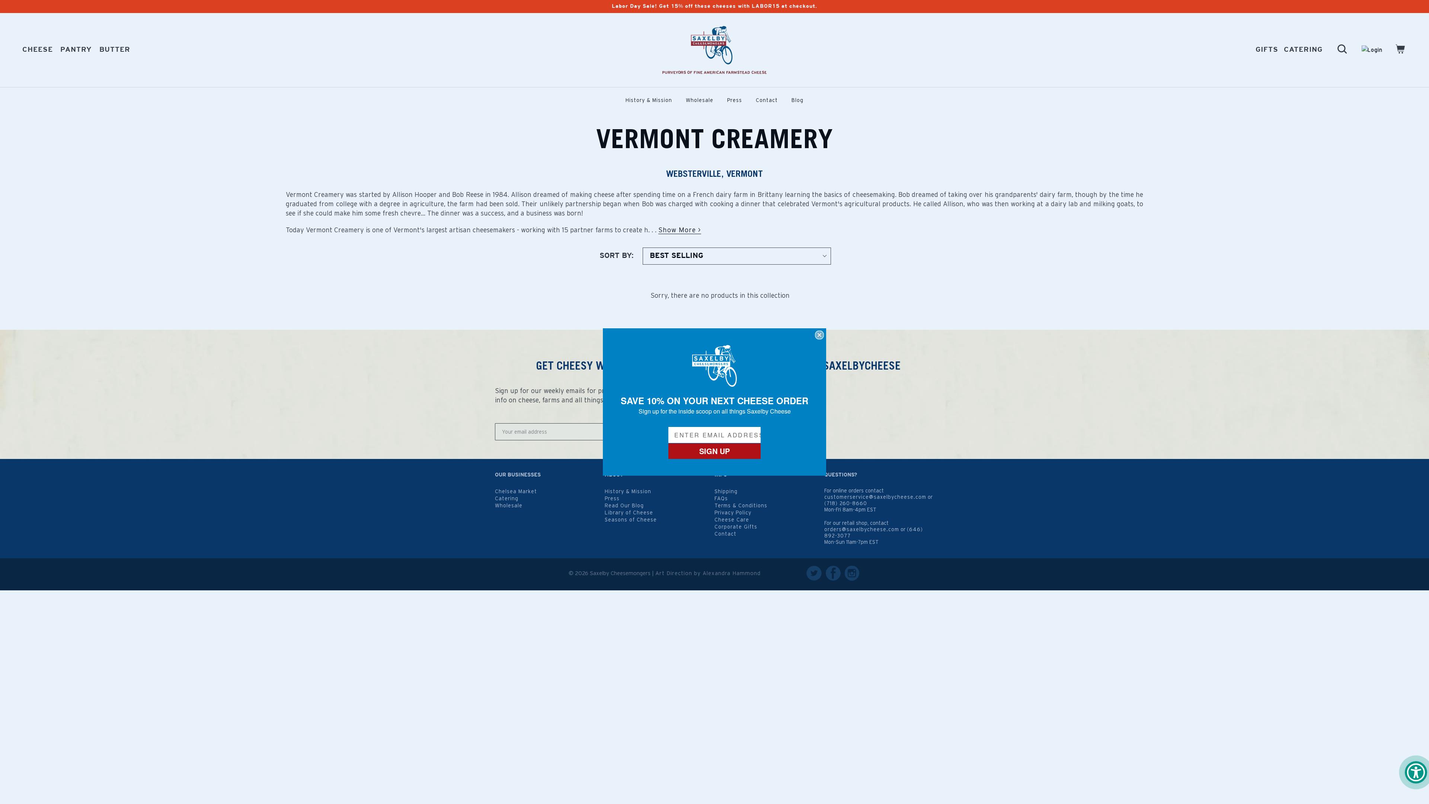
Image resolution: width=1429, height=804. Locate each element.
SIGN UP (714, 451)
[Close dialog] (819, 335)
